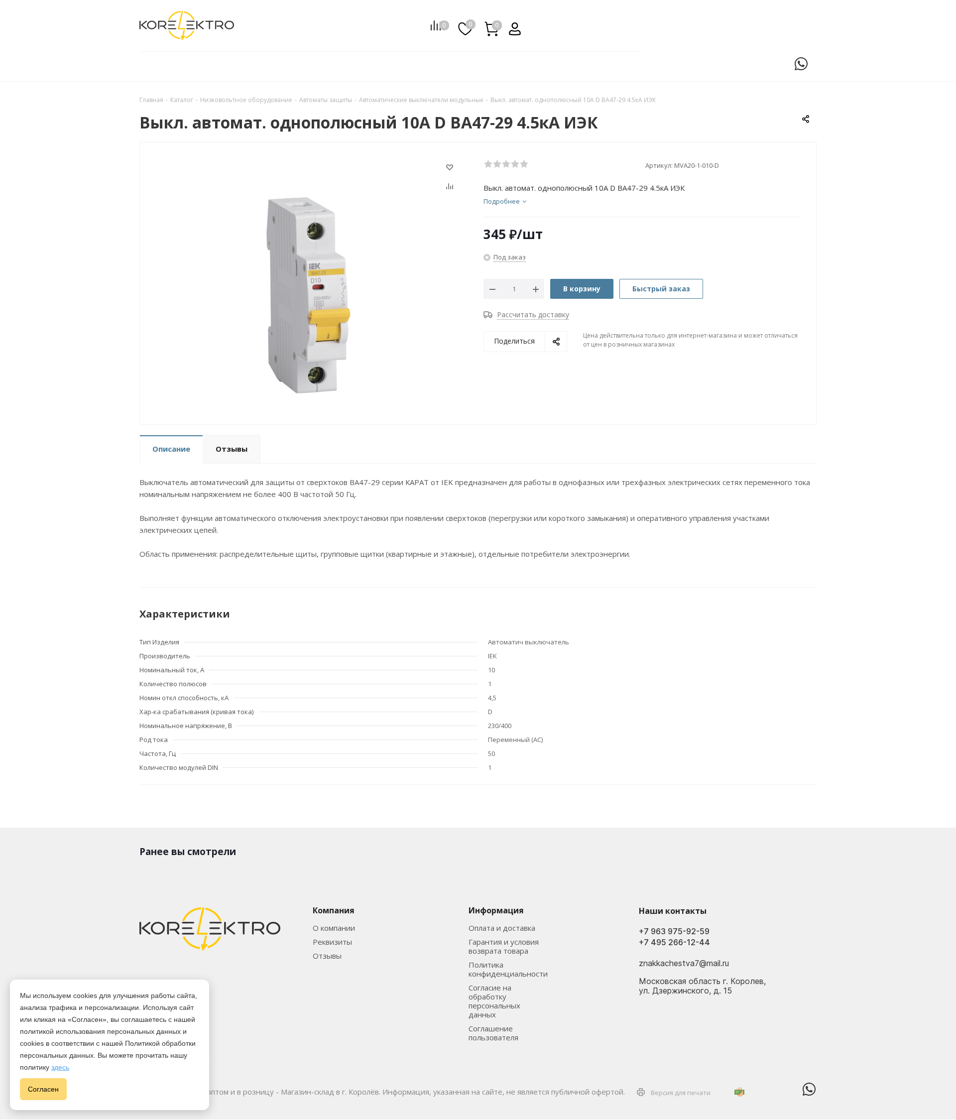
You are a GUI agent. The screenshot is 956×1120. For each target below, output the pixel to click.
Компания (334, 910)
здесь (60, 1067)
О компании (334, 928)
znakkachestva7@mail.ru (684, 964)
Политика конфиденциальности (508, 969)
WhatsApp (801, 64)
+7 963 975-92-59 (674, 931)
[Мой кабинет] (511, 25)
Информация (496, 910)
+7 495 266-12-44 (674, 942)
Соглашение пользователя (493, 1032)
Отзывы (327, 956)
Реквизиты (332, 942)
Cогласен (43, 1089)
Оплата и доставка (502, 928)
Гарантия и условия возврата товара (504, 946)
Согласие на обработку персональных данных (494, 1001)
